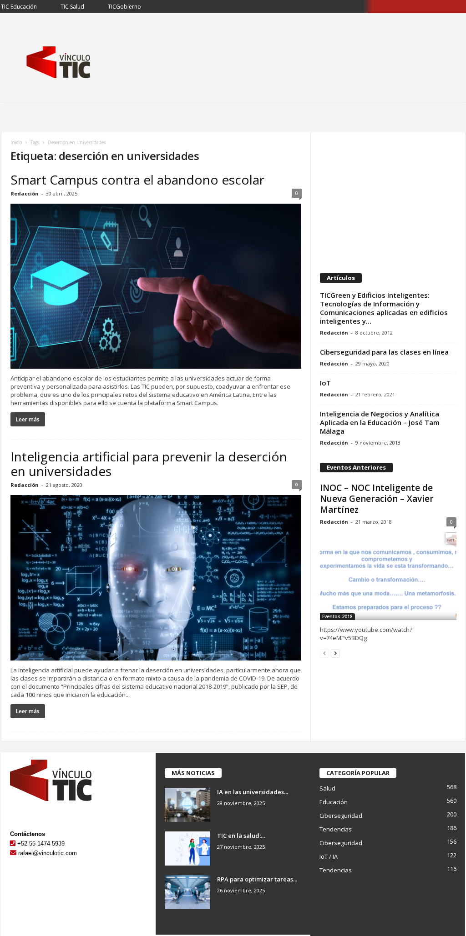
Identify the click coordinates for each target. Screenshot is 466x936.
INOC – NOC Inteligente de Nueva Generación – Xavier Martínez (377, 499)
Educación (333, 802)
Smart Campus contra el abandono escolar (137, 179)
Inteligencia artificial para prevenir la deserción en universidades (148, 464)
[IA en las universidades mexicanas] (187, 805)
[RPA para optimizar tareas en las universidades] (187, 892)
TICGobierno (124, 6)
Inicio (16, 142)
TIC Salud (72, 6)
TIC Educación (19, 6)
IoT (325, 382)
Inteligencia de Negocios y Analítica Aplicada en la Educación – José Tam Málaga (380, 422)
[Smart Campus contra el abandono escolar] (156, 286)
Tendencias (335, 829)
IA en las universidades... (252, 792)
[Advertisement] (387, 198)
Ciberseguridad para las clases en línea (384, 351)
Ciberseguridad (340, 815)
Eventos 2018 (337, 616)
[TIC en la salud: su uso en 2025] (187, 848)
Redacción (24, 193)
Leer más (28, 419)
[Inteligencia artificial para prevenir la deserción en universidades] (156, 577)
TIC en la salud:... (241, 835)
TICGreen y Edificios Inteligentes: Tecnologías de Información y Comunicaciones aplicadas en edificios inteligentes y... (384, 307)
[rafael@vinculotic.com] (13, 853)
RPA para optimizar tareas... (257, 879)
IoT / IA (328, 856)
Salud (327, 788)
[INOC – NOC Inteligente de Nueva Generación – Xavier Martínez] (388, 576)
